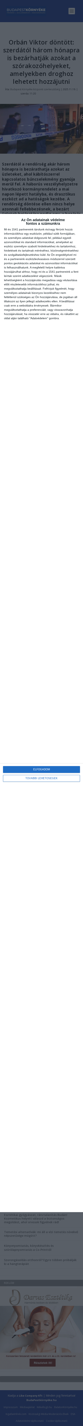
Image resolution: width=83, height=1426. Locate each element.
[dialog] (41, 713)
